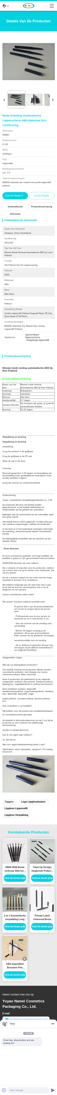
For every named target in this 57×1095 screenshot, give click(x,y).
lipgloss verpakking (16, 815)
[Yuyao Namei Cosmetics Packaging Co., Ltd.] (29, 6)
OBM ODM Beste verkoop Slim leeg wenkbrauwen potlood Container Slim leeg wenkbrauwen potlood (14, 869)
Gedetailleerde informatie (15, 207)
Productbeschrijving (41, 206)
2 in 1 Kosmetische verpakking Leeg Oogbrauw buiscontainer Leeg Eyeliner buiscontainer (15, 917)
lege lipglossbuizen (33, 801)
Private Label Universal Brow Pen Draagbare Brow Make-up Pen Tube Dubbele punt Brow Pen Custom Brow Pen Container (42, 917)
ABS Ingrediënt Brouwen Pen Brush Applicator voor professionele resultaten (15, 966)
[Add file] (4, 1090)
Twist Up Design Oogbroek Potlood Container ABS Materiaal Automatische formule (42, 869)
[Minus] (53, 1024)
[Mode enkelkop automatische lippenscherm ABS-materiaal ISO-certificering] (28, 61)
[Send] (52, 1090)
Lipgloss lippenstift (16, 808)
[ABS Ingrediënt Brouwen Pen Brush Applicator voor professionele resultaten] (14, 948)
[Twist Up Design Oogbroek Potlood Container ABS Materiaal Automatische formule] (42, 851)
